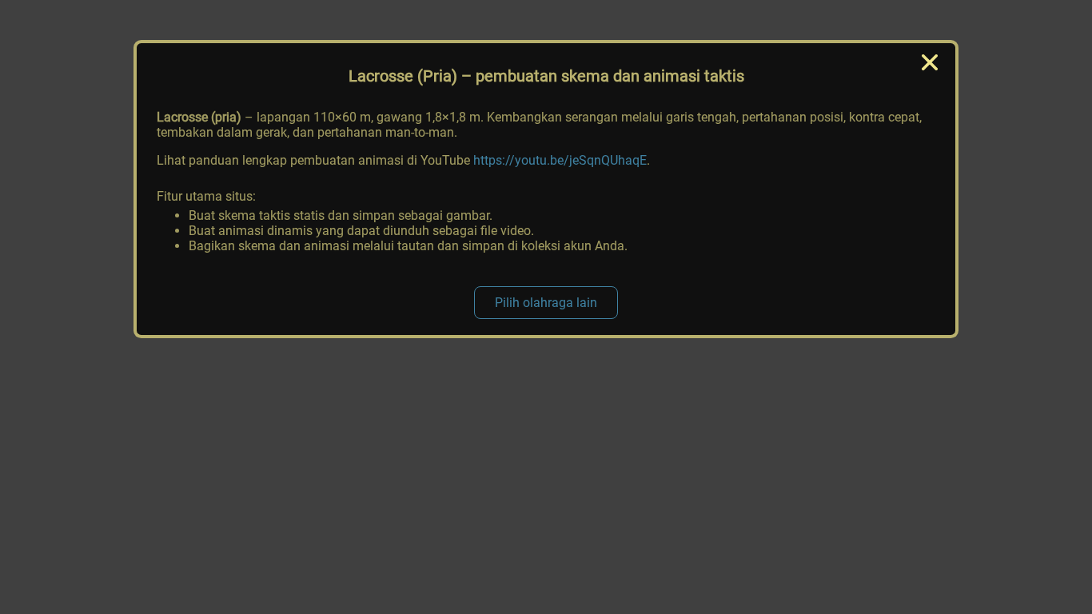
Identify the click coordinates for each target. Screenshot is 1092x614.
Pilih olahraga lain (546, 302)
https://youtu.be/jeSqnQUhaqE (560, 160)
